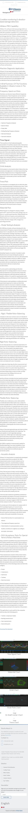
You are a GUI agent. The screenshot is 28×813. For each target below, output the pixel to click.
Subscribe (6, 797)
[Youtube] (12, 5)
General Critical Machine (9, 767)
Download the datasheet (6, 629)
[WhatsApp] (16, 5)
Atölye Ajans (19, 810)
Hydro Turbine (6, 775)
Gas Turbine (6, 780)
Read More (8, 735)
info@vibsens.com (21, 2)
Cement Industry (7, 778)
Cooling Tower (6, 770)
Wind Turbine (6, 772)
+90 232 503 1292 (9, 2)
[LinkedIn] (14, 5)
